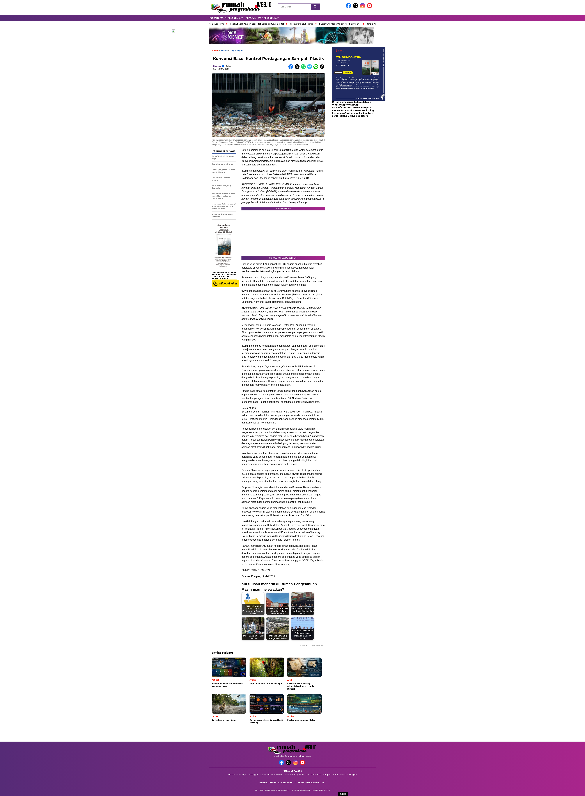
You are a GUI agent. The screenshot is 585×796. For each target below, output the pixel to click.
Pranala (250, 18)
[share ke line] (316, 68)
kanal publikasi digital (311, 783)
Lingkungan (236, 50)
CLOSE (343, 794)
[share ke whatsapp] (304, 68)
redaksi (217, 66)
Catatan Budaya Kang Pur (296, 774)
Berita (224, 50)
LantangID (253, 774)
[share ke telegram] (310, 68)
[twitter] (356, 8)
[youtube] (370, 8)
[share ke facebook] (291, 68)
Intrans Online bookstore (353, 116)
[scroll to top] (565, 791)
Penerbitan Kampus (321, 774)
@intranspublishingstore (358, 113)
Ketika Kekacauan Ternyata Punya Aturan (348, 24)
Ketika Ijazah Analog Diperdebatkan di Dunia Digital (218, 24)
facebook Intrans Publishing (357, 110)
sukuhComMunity (237, 774)
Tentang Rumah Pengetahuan (226, 18)
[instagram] (363, 8)
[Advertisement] (351, 142)
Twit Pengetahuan (268, 18)
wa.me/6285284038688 (346, 107)
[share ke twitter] (298, 68)
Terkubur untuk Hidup (262, 24)
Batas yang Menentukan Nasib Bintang (300, 24)
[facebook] (349, 8)
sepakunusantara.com (271, 774)
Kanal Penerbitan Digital (345, 774)
